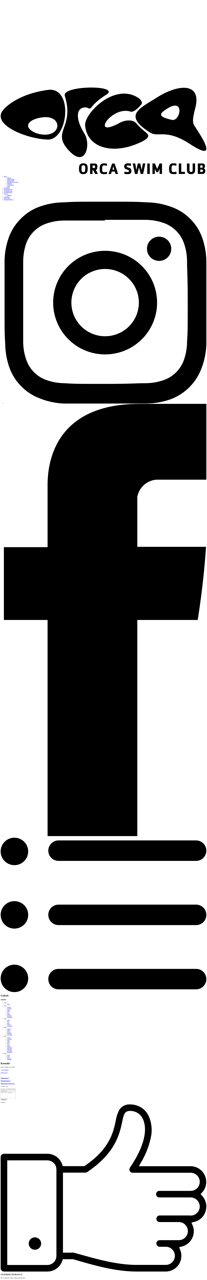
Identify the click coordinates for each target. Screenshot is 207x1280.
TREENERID (10, 179)
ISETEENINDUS (8, 199)
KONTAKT (7, 198)
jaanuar (9, 1007)
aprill (8, 1011)
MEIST (9, 178)
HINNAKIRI (10, 180)
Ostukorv (9, 195)
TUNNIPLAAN (8, 191)
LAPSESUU (10, 185)
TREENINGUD (8, 189)
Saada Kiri (3, 1099)
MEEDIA (9, 183)
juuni (8, 1004)
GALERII (6, 196)
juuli (8, 1023)
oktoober (9, 1016)
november (9, 1017)
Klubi (5, 176)
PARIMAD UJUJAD (12, 182)
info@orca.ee (4, 1072)
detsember (9, 1052)
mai (8, 1013)
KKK (8, 186)
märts (8, 1010)
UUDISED (7, 188)
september (9, 1047)
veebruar (9, 1008)
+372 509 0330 (4, 1070)
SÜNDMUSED (8, 192)
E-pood (6, 194)
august (8, 1014)
